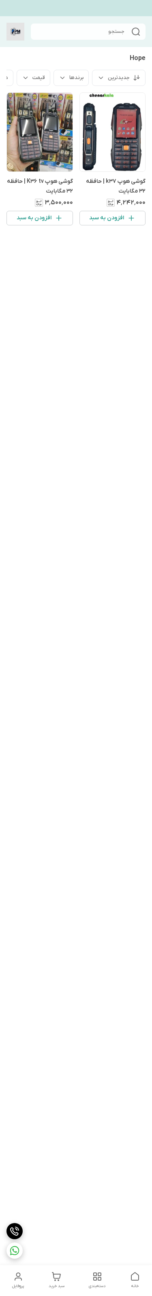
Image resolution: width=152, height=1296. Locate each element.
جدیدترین (119, 77)
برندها (76, 77)
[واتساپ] (14, 1250)
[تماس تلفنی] (14, 1231)
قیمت (38, 77)
